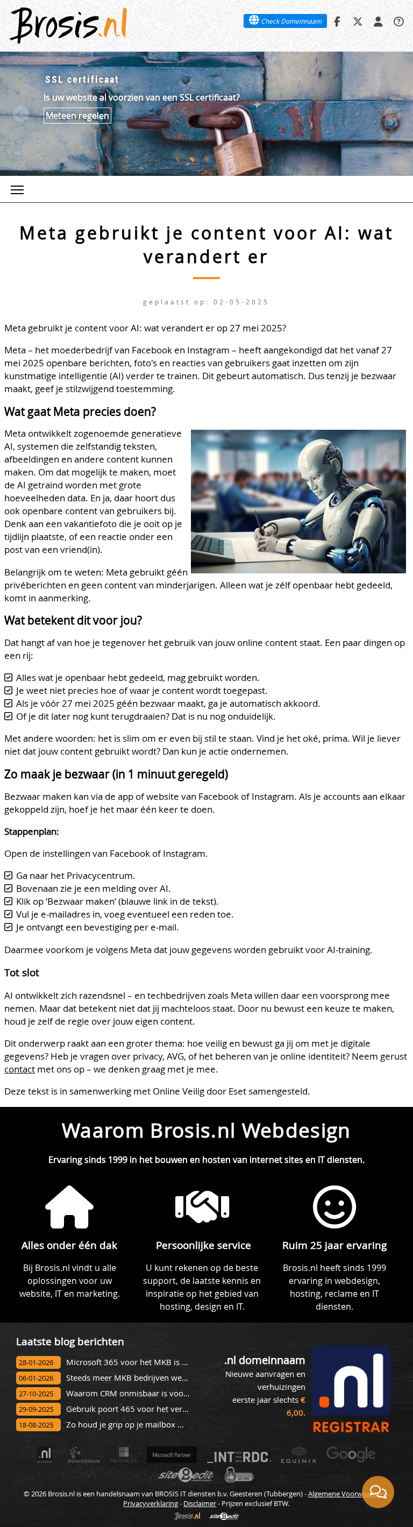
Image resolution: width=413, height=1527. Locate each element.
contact (19, 1069)
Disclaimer (199, 1503)
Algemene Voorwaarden (346, 1493)
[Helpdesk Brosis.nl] (398, 21)
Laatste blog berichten (70, 1341)
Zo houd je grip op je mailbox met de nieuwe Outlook (165, 1424)
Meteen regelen (77, 116)
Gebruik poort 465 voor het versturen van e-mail (156, 1409)
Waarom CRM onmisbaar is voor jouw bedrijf (149, 1393)
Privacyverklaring (150, 1503)
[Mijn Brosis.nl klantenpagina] (378, 21)
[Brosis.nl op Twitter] (357, 21)
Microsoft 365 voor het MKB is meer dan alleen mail (163, 1362)
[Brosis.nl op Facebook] (337, 21)
